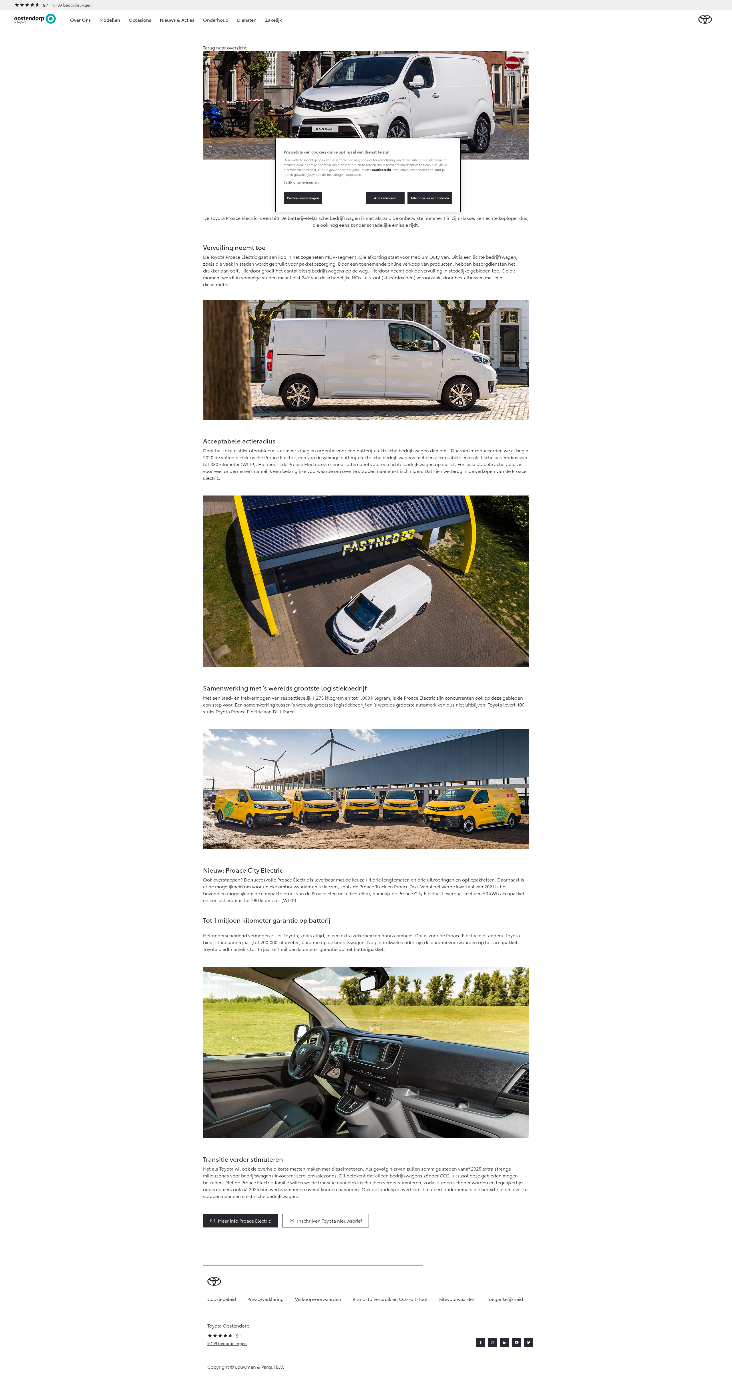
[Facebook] (480, 1342)
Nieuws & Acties (177, 19)
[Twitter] (528, 1342)
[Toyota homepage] (705, 19)
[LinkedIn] (504, 1342)
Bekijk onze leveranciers (301, 182)
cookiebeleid (381, 169)
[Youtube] (516, 1342)
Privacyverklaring (265, 1299)
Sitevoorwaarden (457, 1299)
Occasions (140, 19)
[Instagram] (492, 1342)
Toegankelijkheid (505, 1299)
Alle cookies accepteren (430, 198)
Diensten (246, 19)
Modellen (110, 19)
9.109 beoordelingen (72, 5)
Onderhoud (215, 19)
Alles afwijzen (385, 198)
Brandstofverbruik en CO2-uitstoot (390, 1299)
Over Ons (80, 19)
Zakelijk (273, 19)
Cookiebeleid (221, 1299)
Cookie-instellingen (303, 198)
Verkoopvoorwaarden (318, 1299)
